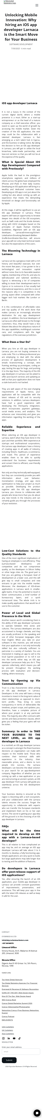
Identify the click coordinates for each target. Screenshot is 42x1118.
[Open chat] (37, 1113)
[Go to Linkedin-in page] (10, 1038)
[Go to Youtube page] (15, 1038)
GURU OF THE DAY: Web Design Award (18, 993)
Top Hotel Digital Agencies (12, 980)
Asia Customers (8, 1034)
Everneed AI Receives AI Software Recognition (20, 989)
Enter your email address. (12, 1047)
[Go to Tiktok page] (19, 1038)
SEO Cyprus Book (9, 1000)
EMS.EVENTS (7, 1020)
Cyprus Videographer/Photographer (16, 1007)
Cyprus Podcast (8, 1016)
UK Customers (7, 1030)
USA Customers (8, 1027)
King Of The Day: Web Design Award (16, 996)
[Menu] (36, 5)
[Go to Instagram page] (4, 1038)
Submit (9, 1060)
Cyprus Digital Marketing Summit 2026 (17, 1003)
